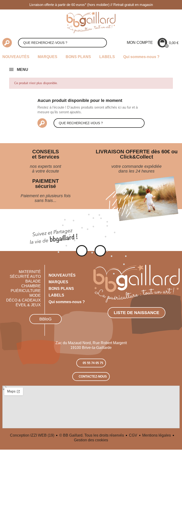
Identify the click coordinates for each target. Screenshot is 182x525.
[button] (45, 319)
